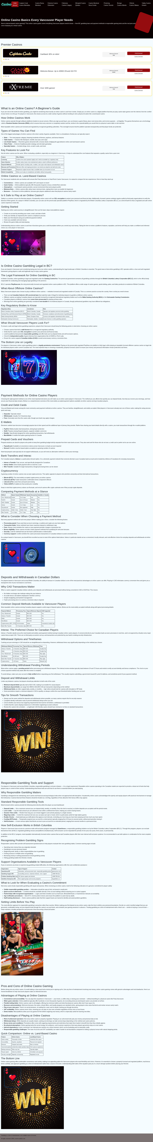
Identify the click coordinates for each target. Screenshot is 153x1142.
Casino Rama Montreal (39, 4)
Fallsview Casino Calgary (67, 4)
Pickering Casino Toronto (108, 4)
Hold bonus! (15, 4)
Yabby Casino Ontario (146, 4)
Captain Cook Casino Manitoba (24, 4)
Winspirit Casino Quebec (80, 4)
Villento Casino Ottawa (134, 4)
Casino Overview (138, 56)
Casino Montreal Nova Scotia (94, 4)
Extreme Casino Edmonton (53, 4)
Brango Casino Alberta (121, 4)
